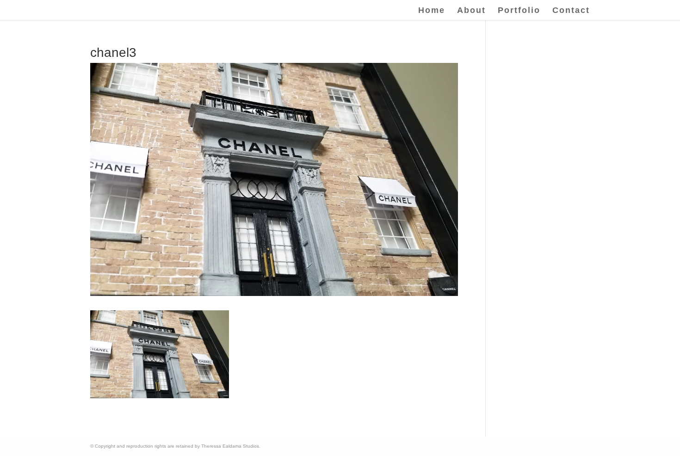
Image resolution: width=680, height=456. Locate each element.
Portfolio (519, 11)
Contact (571, 11)
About (471, 11)
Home (431, 11)
